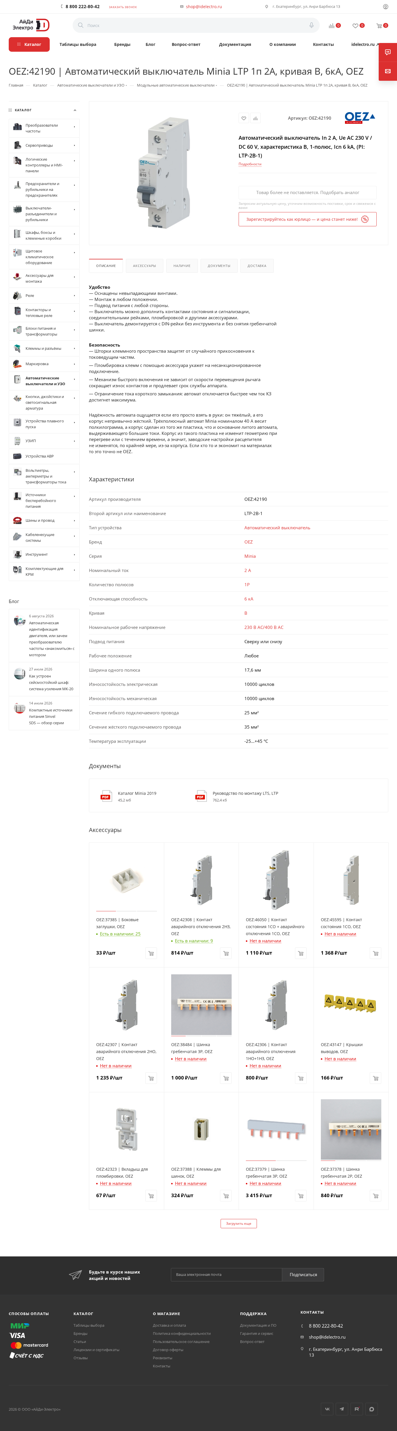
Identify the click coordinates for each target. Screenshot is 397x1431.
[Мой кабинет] (385, 7)
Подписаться (303, 1274)
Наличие (182, 265)
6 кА (248, 599)
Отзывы (81, 1357)
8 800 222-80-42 (83, 6)
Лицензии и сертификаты (96, 1349)
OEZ (248, 542)
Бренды (80, 1333)
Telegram (342, 1409)
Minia (250, 556)
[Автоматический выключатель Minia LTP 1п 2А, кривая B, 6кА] (164, 172)
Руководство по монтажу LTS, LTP (245, 793)
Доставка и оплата (169, 1325)
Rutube (356, 1409)
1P (247, 584)
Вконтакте (327, 1409)
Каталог (83, 1313)
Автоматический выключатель (277, 527)
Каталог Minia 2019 (137, 793)
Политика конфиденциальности (182, 1333)
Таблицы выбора (89, 1325)
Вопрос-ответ (252, 1341)
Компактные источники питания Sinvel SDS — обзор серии (50, 717)
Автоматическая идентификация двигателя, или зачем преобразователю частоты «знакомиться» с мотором (51, 638)
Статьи (80, 1341)
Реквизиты (162, 1357)
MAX (371, 1409)
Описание (106, 265)
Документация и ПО (258, 1325)
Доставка (257, 265)
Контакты (161, 1366)
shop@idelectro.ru (204, 6)
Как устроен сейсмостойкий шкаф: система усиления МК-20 (51, 683)
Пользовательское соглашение (181, 1341)
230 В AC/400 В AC (263, 627)
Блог (14, 601)
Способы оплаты (29, 1313)
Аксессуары (144, 265)
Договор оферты (168, 1349)
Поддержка (253, 1313)
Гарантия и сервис (256, 1333)
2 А (247, 570)
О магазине (166, 1313)
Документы (219, 265)
